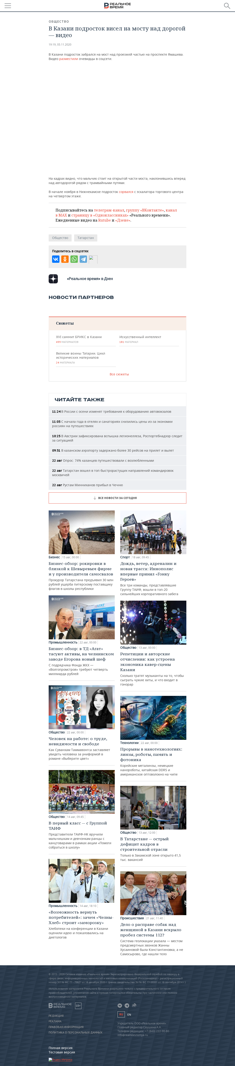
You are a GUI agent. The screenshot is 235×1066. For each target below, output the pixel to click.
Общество (59, 21)
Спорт (125, 557)
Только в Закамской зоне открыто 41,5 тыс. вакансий (150, 849)
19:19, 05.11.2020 (60, 44)
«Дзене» (122, 220)
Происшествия (132, 918)
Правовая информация (66, 1027)
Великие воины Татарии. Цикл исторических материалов (80, 357)
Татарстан (86, 238)
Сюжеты (65, 323)
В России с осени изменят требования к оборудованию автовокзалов (111, 411)
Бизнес (54, 557)
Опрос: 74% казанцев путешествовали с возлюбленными (103, 460)
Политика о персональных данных (75, 1032)
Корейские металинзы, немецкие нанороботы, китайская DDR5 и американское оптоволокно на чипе (151, 761)
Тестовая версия (62, 1052)
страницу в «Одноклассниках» (100, 215)
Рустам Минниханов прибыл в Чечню (87, 485)
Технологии (129, 743)
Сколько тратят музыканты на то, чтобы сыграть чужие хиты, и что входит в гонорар (152, 668)
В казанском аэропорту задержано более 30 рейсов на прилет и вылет (113, 450)
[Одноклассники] (65, 259)
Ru (121, 1014)
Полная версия (61, 1048)
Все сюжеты (119, 374)
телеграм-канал (109, 210)
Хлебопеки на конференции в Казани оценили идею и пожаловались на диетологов (81, 924)
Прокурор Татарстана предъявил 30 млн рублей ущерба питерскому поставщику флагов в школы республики (81, 576)
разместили (68, 59)
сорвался (126, 192)
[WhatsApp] (74, 259)
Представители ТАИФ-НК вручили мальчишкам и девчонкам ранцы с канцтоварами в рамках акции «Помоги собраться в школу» (80, 834)
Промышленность (63, 642)
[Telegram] (83, 259)
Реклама (55, 1021)
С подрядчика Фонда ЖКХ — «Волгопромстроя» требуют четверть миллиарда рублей (81, 661)
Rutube (104, 220)
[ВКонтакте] (55, 259)
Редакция (56, 1015)
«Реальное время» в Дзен (90, 278)
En (129, 1015)
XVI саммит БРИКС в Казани (79, 339)
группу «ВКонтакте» (145, 210)
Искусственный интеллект (140, 339)
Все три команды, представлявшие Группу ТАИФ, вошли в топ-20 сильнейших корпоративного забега (149, 578)
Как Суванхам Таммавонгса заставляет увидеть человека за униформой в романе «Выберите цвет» (79, 748)
